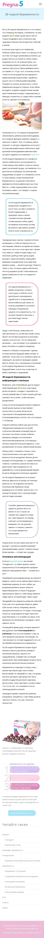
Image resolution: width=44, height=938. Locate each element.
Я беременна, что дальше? (15, 871)
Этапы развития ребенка (15, 881)
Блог (4, 897)
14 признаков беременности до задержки (21, 876)
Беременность (8, 866)
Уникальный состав (12, 845)
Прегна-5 (35, 154)
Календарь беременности (21, 813)
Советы (5, 902)
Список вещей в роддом (14, 892)
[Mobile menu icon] (40, 4)
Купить (5, 908)
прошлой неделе (16, 561)
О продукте (9, 840)
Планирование (8, 855)
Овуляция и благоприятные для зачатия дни (22, 861)
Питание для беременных (15, 887)
